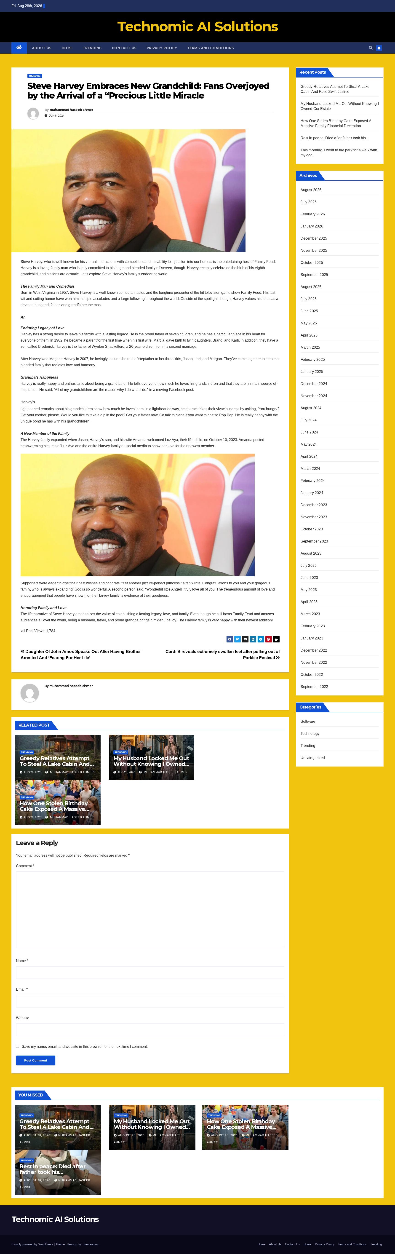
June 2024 (309, 432)
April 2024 (309, 456)
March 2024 (310, 469)
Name (22, 961)
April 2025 (309, 335)
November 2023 (314, 517)
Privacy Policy (162, 48)
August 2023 (311, 553)
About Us (42, 48)
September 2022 (314, 687)
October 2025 (312, 263)
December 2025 (314, 238)
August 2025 (311, 287)
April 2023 (309, 602)
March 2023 (310, 614)
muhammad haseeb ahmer (71, 110)
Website (22, 1018)
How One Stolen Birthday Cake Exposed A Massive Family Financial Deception (56, 809)
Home (67, 48)
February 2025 (313, 359)
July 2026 (309, 202)
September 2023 (314, 541)
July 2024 (309, 420)
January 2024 (312, 493)
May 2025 (309, 323)
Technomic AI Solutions (197, 26)
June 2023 (309, 578)
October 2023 (312, 529)
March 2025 (310, 347)
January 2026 (312, 226)
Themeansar (90, 1244)
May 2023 (309, 590)
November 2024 (314, 396)
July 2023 (309, 565)
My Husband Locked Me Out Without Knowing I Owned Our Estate (151, 764)
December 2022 (314, 650)
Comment (25, 866)
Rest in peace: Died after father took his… (335, 138)
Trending (92, 48)
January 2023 (312, 638)
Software (308, 721)
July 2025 (309, 299)
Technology (310, 733)
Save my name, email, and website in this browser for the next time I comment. (85, 1046)
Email (22, 989)
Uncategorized (313, 758)
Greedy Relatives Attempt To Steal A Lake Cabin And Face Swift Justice (55, 764)
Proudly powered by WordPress (32, 1244)
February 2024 (313, 481)
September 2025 (314, 275)
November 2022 (314, 662)
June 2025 (309, 311)
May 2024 (309, 444)
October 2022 (312, 674)
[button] (371, 48)
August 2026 (311, 190)
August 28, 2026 (37, 1135)
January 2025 (312, 372)
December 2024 (314, 384)
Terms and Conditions (210, 48)
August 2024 (311, 408)
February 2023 (313, 626)
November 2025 (314, 250)
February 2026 (313, 214)
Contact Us (124, 48)
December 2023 (314, 505)
